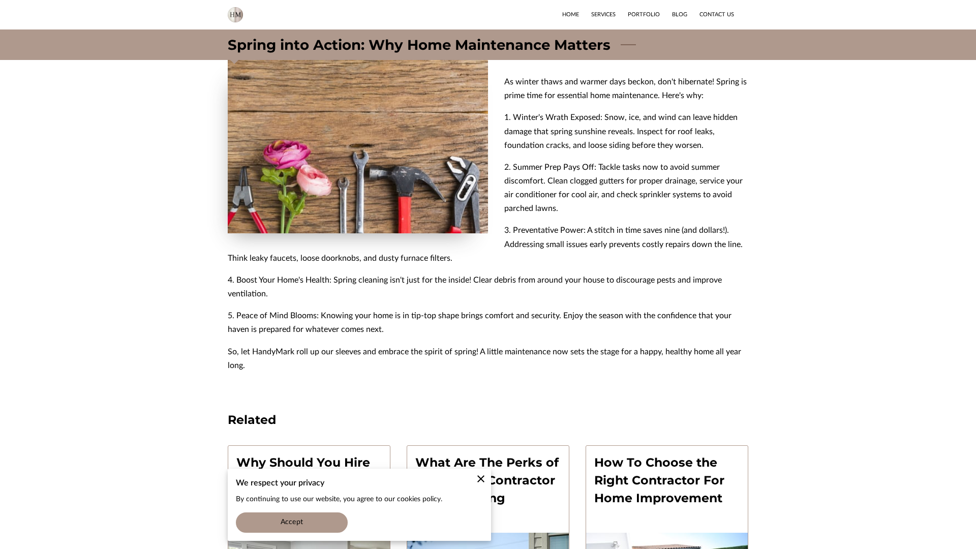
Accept (292, 522)
